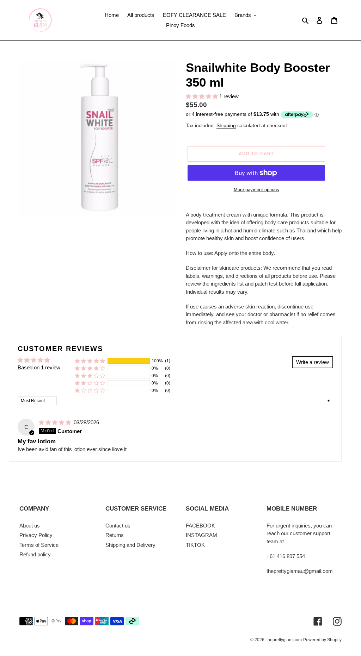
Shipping (226, 125)
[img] (55, 422)
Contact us (117, 526)
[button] (202, 96)
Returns (114, 535)
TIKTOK (195, 545)
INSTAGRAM (201, 535)
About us (29, 526)
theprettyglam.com (284, 639)
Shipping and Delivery (130, 545)
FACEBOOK (200, 526)
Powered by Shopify (322, 639)
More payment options (256, 189)
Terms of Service (39, 545)
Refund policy (35, 554)
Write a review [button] (312, 362)
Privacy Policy (36, 535)
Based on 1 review (39, 367)
